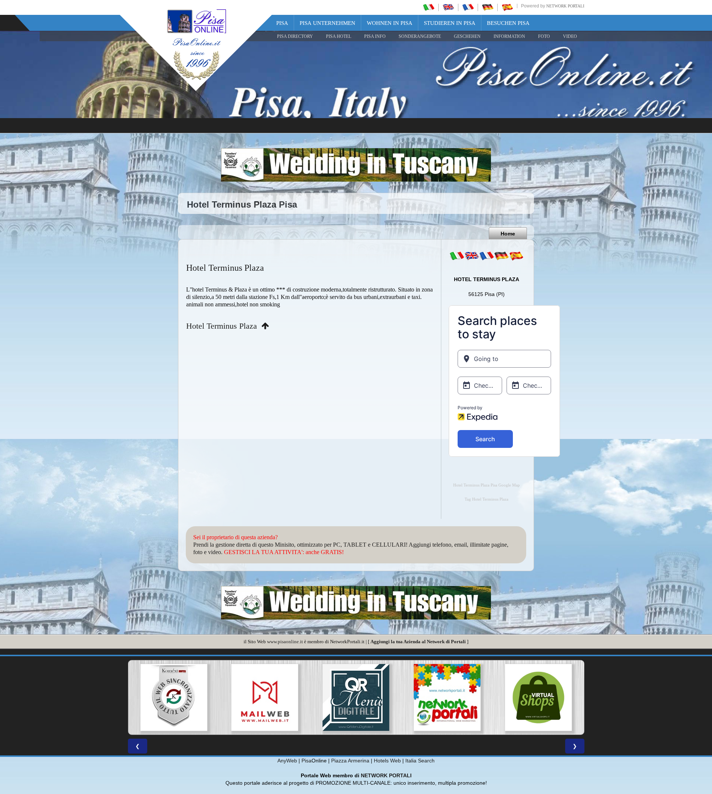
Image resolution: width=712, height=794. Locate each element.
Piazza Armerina (350, 761)
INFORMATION (509, 36)
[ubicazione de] (501, 255)
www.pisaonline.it (285, 641)
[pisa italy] (448, 7)
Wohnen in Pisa (389, 23)
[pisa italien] (488, 7)
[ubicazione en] (471, 255)
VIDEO (570, 36)
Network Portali (565, 6)
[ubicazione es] (516, 255)
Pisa (282, 23)
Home (508, 234)
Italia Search (420, 761)
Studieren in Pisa (449, 23)
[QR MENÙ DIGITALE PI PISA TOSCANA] (264, 697)
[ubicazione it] (456, 255)
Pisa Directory (295, 36)
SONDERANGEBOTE (420, 36)
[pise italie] (468, 7)
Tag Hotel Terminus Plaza (486, 499)
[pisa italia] (429, 7)
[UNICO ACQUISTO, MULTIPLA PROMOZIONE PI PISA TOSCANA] (356, 697)
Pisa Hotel (338, 36)
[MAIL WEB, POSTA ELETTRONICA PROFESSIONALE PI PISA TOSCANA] (173, 697)
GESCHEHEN (467, 36)
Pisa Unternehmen (327, 23)
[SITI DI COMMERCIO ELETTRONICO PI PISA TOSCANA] (447, 697)
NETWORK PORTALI (386, 775)
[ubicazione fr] (486, 255)
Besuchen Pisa (508, 23)
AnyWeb (287, 761)
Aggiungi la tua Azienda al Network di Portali (418, 641)
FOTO (544, 36)
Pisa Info (375, 36)
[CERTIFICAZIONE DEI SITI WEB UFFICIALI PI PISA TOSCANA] (538, 697)
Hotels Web (387, 761)
